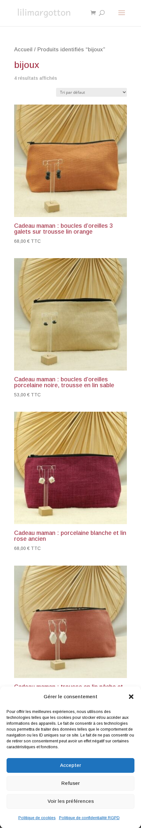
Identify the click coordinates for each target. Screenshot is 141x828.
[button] (131, 696)
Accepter (70, 765)
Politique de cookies (37, 818)
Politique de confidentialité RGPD (89, 818)
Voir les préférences (71, 801)
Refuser (70, 783)
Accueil (23, 49)
